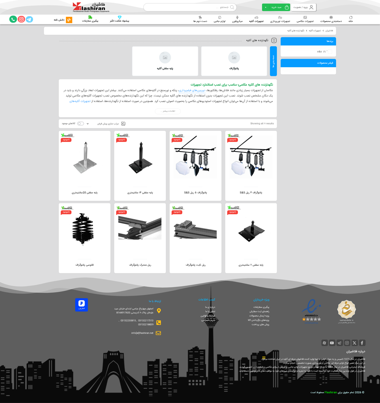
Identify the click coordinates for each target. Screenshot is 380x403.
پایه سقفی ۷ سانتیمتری (250, 265)
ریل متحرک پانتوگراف (140, 265)
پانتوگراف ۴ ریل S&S (251, 193)
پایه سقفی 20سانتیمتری (85, 193)
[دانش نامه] (69, 20)
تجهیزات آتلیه (315, 31)
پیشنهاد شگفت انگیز (119, 21)
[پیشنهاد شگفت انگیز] (119, 17)
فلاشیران (329, 31)
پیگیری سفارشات (90, 21)
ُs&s (319, 52)
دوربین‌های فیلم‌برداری (192, 90)
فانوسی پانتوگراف (84, 265)
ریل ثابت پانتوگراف (196, 265)
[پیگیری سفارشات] (90, 17)
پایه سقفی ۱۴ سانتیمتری (140, 193)
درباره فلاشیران (355, 351)
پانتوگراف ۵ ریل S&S (195, 193)
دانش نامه (59, 20)
